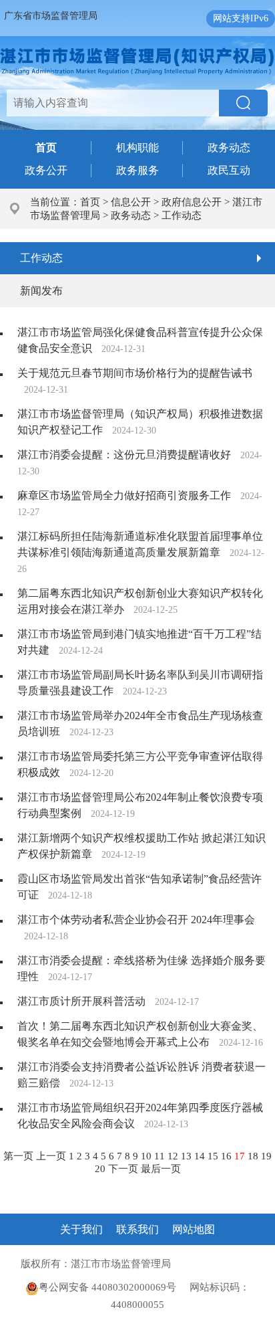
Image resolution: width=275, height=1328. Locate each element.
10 (147, 1156)
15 (214, 1156)
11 (161, 1156)
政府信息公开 (192, 202)
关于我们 (81, 1229)
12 (174, 1156)
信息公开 (131, 202)
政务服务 (137, 170)
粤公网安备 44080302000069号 (114, 1287)
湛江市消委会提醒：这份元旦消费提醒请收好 (124, 454)
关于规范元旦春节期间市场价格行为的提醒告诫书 (134, 373)
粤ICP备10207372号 (218, 1263)
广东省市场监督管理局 (50, 16)
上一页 (52, 1156)
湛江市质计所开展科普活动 (81, 1001)
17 (241, 1156)
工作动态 (182, 215)
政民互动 (229, 170)
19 (266, 1156)
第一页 (19, 1156)
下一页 (124, 1168)
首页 (90, 202)
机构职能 (137, 147)
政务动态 (229, 147)
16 (227, 1156)
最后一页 (161, 1168)
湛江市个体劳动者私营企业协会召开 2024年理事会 (136, 919)
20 (101, 1168)
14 (201, 1156)
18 (254, 1156)
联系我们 (137, 1229)
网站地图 (193, 1229)
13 (187, 1156)
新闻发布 (41, 290)
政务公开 (46, 170)
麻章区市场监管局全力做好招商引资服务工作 (124, 495)
